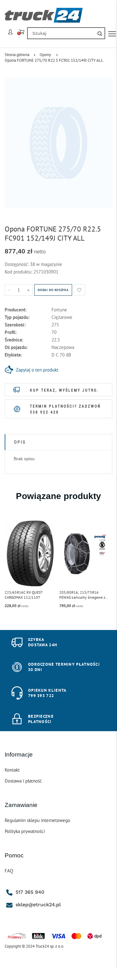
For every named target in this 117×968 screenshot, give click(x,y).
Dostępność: (17, 264)
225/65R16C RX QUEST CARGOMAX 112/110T (24, 595)
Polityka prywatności (25, 831)
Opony (45, 54)
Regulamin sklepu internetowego (37, 820)
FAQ (9, 871)
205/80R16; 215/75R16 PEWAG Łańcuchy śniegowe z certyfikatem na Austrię (82, 595)
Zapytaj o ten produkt (37, 370)
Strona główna (17, 54)
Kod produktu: (19, 272)
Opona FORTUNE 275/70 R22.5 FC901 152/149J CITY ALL (54, 60)
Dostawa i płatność (23, 781)
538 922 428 (44, 412)
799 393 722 (41, 695)
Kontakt (12, 770)
